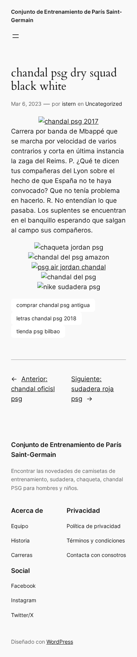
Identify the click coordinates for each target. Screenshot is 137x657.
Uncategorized (103, 103)
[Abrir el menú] (15, 36)
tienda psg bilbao (38, 331)
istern (69, 103)
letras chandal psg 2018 (46, 318)
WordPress (59, 641)
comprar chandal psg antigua (53, 305)
